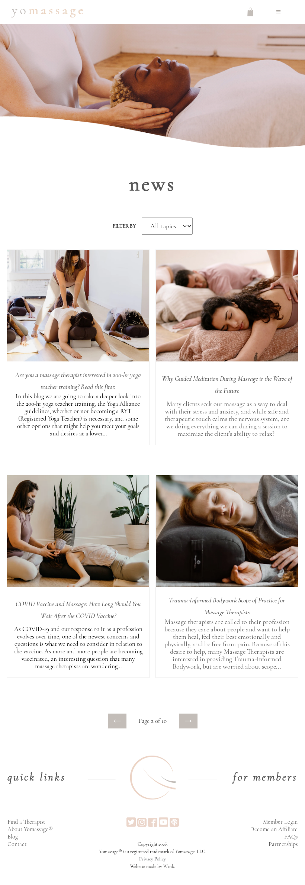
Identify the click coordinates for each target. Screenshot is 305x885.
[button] (279, 12)
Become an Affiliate (274, 829)
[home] (47, 12)
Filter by (124, 226)
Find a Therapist (26, 822)
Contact (16, 844)
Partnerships (283, 844)
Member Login (280, 822)
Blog (12, 836)
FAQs (291, 836)
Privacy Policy (152, 859)
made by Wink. (160, 866)
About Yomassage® (30, 829)
